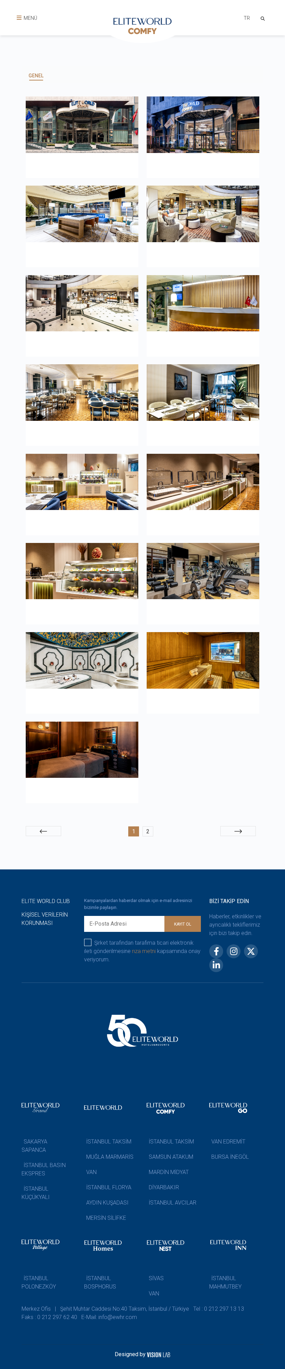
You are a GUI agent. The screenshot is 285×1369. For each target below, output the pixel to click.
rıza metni (144, 951)
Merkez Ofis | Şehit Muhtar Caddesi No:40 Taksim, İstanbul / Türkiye (105, 1309)
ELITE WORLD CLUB (46, 901)
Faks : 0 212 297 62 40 (49, 1317)
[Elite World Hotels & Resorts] (264, 18)
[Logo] (142, 27)
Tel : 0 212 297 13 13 (218, 1309)
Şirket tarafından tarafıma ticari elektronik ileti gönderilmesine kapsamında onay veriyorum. (142, 951)
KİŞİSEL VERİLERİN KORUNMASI (45, 918)
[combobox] (246, 18)
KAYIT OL (182, 924)
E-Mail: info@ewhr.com (109, 1317)
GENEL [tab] (35, 75)
